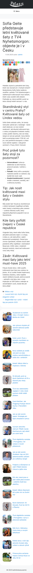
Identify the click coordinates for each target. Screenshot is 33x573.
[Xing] (14, 64)
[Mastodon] (14, 62)
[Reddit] (8, 62)
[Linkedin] (10, 62)
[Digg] (6, 64)
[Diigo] (29, 62)
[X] (6, 62)
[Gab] (8, 64)
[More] (16, 64)
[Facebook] (4, 62)
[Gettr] (10, 64)
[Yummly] (4, 64)
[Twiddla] (12, 64)
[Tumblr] (23, 62)
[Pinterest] (12, 62)
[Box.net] (27, 62)
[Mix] (16, 62)
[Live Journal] (25, 62)
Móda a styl (9, 291)
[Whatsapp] (18, 62)
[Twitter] (20, 62)
